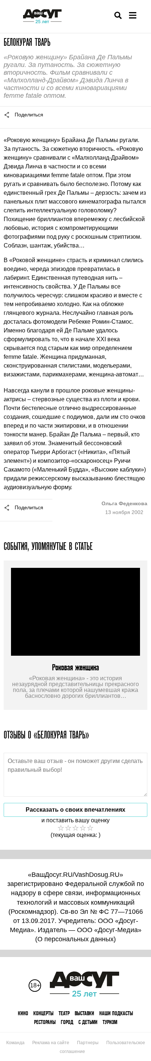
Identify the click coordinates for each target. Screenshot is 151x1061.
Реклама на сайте (50, 1042)
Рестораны (45, 1022)
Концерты (43, 1013)
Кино (23, 1013)
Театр (64, 1013)
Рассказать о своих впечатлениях (75, 810)
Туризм (110, 1022)
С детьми (87, 1022)
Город (67, 1022)
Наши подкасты (116, 1013)
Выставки (84, 1013)
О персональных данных (75, 939)
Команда (15, 1042)
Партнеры (88, 1042)
